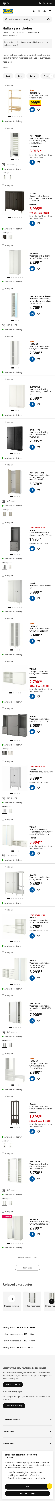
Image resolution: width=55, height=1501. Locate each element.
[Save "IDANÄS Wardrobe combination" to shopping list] (38, 890)
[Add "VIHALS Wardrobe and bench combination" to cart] (32, 853)
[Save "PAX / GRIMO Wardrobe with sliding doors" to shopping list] (38, 1179)
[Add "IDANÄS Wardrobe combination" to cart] (32, 890)
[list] (27, 1301)
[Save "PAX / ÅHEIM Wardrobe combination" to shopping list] (38, 162)
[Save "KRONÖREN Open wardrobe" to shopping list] (38, 109)
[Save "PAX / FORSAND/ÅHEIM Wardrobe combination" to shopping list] (38, 313)
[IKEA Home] (8, 11)
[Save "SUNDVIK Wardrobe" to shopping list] (38, 787)
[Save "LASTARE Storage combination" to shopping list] (38, 1078)
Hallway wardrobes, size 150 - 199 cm (19, 1340)
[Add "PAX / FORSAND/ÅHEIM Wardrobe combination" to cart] (32, 313)
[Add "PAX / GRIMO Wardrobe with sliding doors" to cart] (32, 1179)
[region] (27, 1475)
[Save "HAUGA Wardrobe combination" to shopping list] (38, 731)
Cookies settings (27, 1493)
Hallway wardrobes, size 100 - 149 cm (19, 1334)
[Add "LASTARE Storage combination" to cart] (32, 1078)
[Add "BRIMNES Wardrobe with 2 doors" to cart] (32, 268)
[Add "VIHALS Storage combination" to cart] (32, 696)
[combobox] (24, 19)
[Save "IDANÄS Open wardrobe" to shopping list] (38, 1131)
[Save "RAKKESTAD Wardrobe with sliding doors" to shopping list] (38, 447)
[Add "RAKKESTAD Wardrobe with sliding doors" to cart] (32, 447)
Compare (9, 85)
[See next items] (51, 76)
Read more (7, 62)
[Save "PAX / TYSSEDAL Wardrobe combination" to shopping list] (38, 490)
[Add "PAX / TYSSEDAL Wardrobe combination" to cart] (32, 490)
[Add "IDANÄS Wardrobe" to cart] (32, 598)
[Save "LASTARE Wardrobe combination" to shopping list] (38, 359)
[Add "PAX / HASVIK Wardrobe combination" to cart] (32, 1021)
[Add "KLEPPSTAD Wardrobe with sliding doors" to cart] (32, 404)
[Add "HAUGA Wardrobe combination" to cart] (32, 731)
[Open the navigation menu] (49, 11)
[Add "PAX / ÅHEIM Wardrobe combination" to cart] (32, 162)
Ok (27, 1487)
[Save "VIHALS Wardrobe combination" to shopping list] (38, 978)
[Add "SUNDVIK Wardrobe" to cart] (32, 787)
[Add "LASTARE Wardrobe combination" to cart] (32, 359)
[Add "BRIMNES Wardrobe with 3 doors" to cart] (32, 1234)
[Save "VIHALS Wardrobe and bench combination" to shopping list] (38, 853)
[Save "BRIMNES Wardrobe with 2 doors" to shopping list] (38, 268)
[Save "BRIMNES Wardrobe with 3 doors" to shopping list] (38, 1234)
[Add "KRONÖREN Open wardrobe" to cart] (32, 109)
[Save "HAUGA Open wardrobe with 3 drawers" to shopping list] (38, 548)
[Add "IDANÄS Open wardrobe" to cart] (32, 1131)
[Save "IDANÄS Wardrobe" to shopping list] (38, 598)
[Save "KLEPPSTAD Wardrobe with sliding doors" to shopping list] (38, 404)
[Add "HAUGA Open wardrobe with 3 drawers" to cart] (32, 548)
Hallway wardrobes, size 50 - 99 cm (18, 1347)
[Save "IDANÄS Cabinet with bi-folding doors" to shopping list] (38, 223)
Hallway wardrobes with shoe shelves (19, 1327)
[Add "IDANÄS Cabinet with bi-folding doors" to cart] (32, 223)
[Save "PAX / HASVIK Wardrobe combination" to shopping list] (38, 1021)
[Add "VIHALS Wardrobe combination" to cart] (32, 978)
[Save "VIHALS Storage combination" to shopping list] (38, 696)
